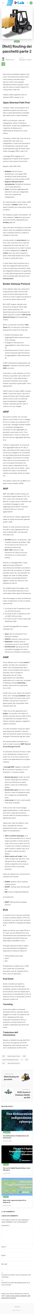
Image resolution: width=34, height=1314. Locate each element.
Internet (17, 41)
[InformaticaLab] (15, 3)
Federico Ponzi (10, 59)
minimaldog (17, 1306)
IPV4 (26, 1059)
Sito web (4, 1264)
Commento (5, 1225)
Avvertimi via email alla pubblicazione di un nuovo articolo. (15, 1284)
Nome (3, 1247)
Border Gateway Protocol (14, 1056)
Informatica (7, 1132)
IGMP (24, 1056)
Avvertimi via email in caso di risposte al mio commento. (16, 1276)
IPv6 (4, 1063)
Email (3, 1255)
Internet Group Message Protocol (11, 1059)
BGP (4, 1056)
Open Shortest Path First (14, 1063)
